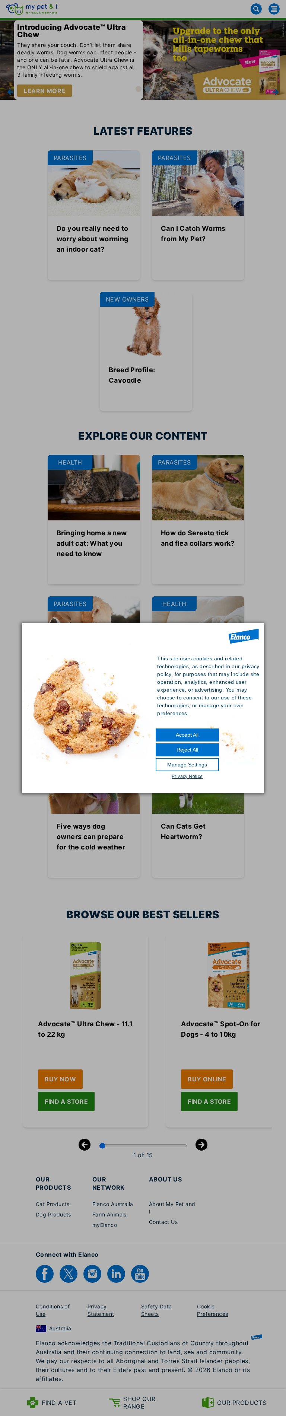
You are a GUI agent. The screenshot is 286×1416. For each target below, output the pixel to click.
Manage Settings (187, 765)
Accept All (187, 735)
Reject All (187, 750)
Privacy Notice (187, 776)
